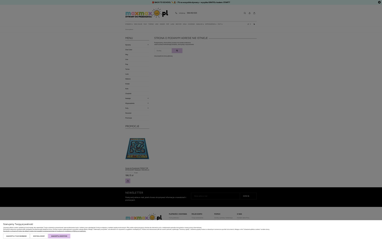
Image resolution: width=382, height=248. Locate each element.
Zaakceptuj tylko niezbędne (16, 236)
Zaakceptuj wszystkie (59, 236)
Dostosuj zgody (39, 236)
